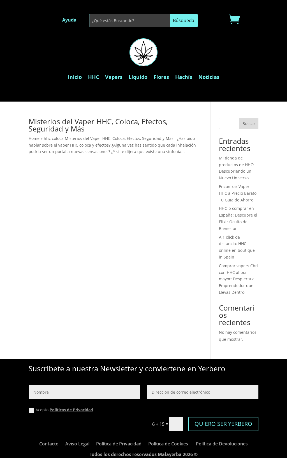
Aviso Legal (77, 444)
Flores (161, 77)
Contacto (49, 444)
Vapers (113, 77)
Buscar (248, 123)
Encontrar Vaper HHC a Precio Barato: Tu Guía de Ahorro (238, 193)
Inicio (75, 77)
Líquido (138, 77)
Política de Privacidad (119, 444)
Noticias (208, 77)
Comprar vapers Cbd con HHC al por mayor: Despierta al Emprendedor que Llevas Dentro (238, 279)
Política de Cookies (168, 444)
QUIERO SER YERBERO (223, 424)
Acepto (64, 409)
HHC (93, 77)
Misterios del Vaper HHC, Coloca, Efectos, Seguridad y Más (98, 125)
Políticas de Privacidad (71, 409)
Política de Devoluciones (222, 444)
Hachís (183, 77)
